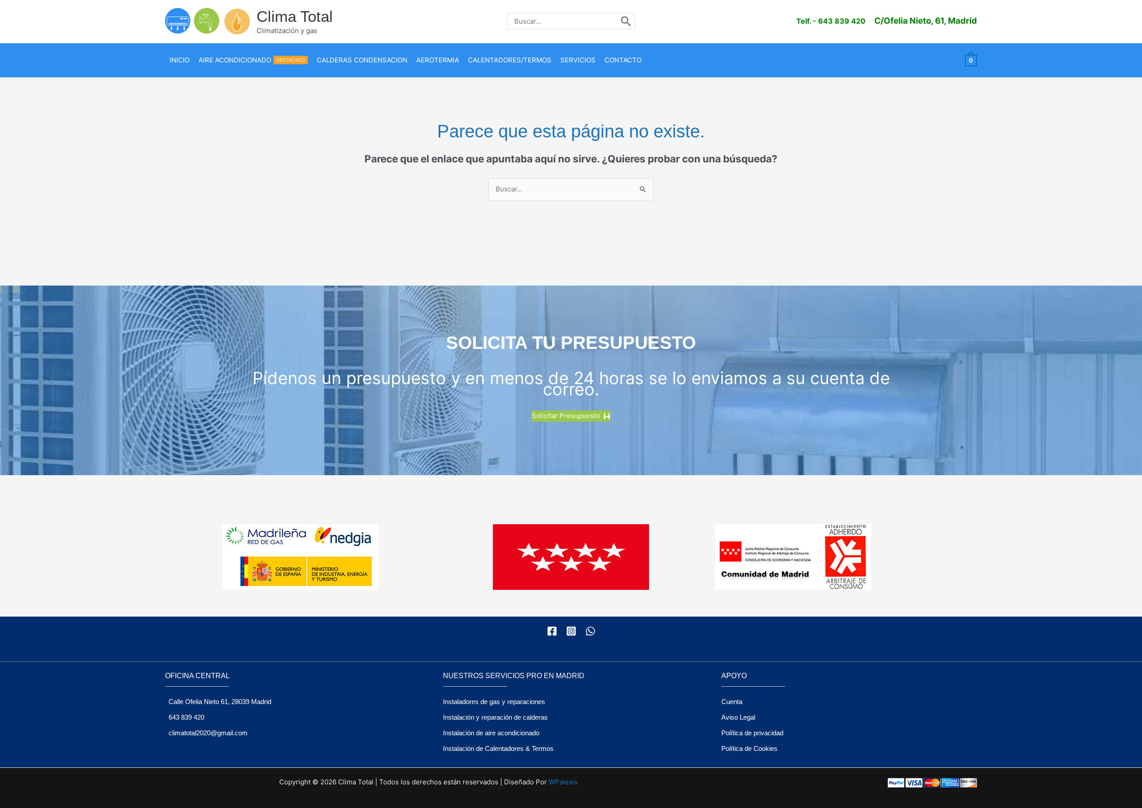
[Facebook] (552, 631)
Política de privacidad (752, 733)
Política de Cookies (749, 748)
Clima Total (295, 16)
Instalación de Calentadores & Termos (498, 748)
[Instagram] (571, 631)
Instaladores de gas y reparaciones (494, 701)
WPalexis (563, 782)
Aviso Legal (738, 717)
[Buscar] (626, 21)
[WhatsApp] (590, 631)
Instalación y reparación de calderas (495, 717)
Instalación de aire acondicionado (491, 733)
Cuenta (731, 701)
